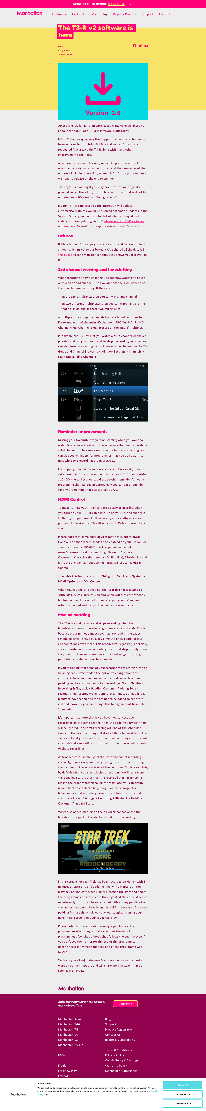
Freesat (63, 1076)
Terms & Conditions (118, 1050)
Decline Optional (182, 1103)
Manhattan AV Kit (70, 1045)
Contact (164, 14)
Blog (104, 14)
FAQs (61, 1055)
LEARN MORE (116, 4)
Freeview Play (67, 1071)
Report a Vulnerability (120, 1040)
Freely (62, 1065)
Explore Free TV (83, 14)
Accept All (183, 1085)
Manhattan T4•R (69, 1024)
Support (147, 14)
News (69, 50)
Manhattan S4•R (69, 1035)
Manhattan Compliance (121, 1071)
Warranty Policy (116, 1065)
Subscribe (125, 1004)
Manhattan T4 (68, 1029)
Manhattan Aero (69, 1019)
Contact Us (113, 1035)
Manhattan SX (68, 1040)
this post (64, 255)
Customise (181, 1094)
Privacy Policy (114, 1055)
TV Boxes (58, 14)
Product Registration (119, 1029)
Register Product (124, 14)
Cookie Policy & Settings (121, 1060)
